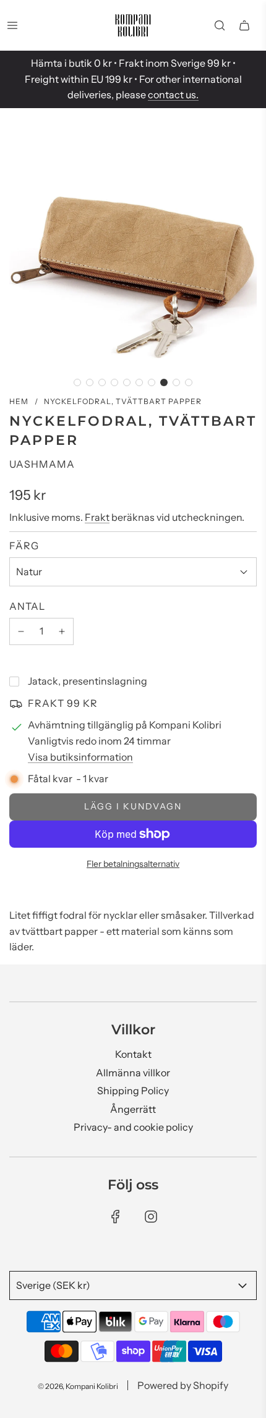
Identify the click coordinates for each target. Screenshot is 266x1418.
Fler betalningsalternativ (133, 863)
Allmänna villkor (133, 1072)
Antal (27, 606)
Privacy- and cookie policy (133, 1127)
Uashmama (42, 464)
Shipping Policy (133, 1090)
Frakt (97, 517)
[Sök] (219, 25)
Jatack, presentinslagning (87, 681)
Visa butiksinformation (80, 757)
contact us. (173, 94)
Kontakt (133, 1054)
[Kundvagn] (244, 25)
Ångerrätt (133, 1109)
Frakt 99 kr (63, 703)
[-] (21, 631)
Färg (24, 545)
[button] (77, 382)
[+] (62, 631)
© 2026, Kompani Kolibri (78, 1386)
